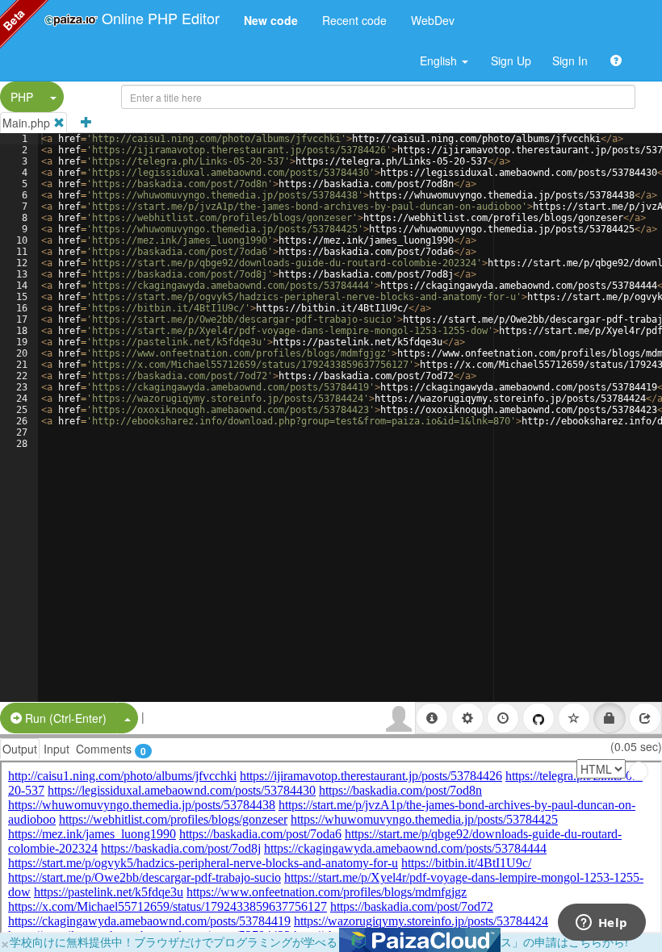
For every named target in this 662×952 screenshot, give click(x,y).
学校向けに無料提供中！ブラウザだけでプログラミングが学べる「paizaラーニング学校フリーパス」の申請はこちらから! (319, 941)
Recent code (354, 20)
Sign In (570, 60)
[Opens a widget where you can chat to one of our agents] (601, 924)
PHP (21, 97)
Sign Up (511, 60)
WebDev (433, 20)
